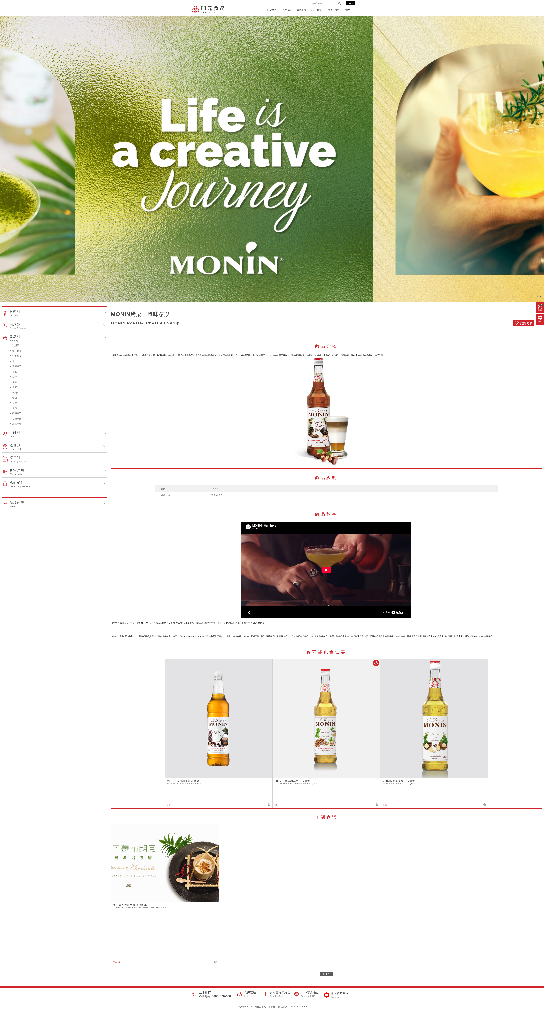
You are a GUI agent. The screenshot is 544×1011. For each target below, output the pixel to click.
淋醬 (14, 382)
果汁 (14, 361)
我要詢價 (526, 323)
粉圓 (14, 397)
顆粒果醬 (16, 418)
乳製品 (15, 345)
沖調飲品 (16, 356)
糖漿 (14, 377)
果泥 (14, 387)
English (350, 3)
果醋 (14, 371)
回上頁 (326, 974)
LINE (540, 321)
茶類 (14, 408)
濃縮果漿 (16, 366)
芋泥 (14, 403)
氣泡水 (15, 392)
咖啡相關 (16, 351)
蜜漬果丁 (16, 413)
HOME (208, 9)
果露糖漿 (16, 424)
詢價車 (540, 307)
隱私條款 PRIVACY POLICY (293, 1006)
